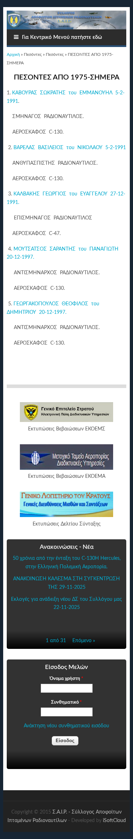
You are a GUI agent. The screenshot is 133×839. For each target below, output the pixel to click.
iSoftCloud (114, 820)
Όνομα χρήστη (66, 678)
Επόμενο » (83, 640)
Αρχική (13, 54)
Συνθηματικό (66, 702)
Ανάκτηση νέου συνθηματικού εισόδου (66, 725)
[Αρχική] (66, 20)
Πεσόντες (33, 54)
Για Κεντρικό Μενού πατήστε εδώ (62, 37)
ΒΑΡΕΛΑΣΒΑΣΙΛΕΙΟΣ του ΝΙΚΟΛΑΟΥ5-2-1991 (69, 147)
